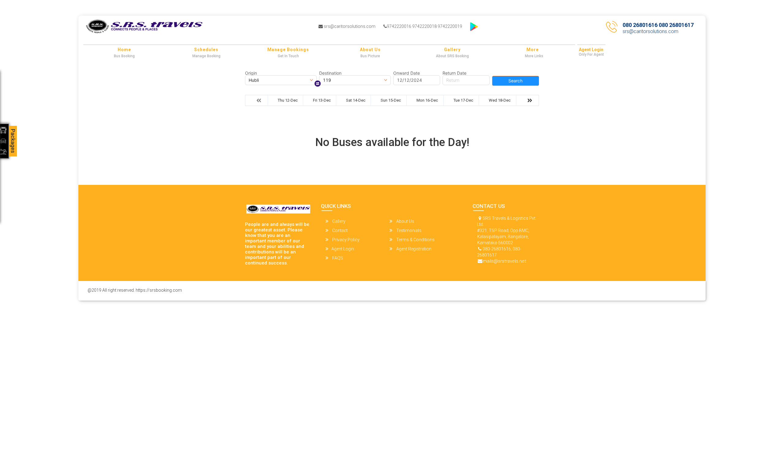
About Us (370, 49)
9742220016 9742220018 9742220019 (424, 26)
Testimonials (408, 230)
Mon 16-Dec (427, 100)
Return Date (454, 73)
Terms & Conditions (415, 239)
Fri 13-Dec (322, 100)
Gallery (452, 49)
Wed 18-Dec (500, 100)
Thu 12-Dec (288, 100)
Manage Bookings (288, 49)
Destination (330, 73)
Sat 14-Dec (355, 100)
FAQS (337, 258)
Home (124, 49)
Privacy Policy (345, 239)
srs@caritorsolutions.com (349, 26)
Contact (339, 230)
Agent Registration (413, 248)
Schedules (206, 49)
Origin (251, 73)
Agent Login (591, 49)
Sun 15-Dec (391, 100)
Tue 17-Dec (463, 100)
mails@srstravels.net (504, 261)
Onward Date (406, 73)
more (532, 49)
